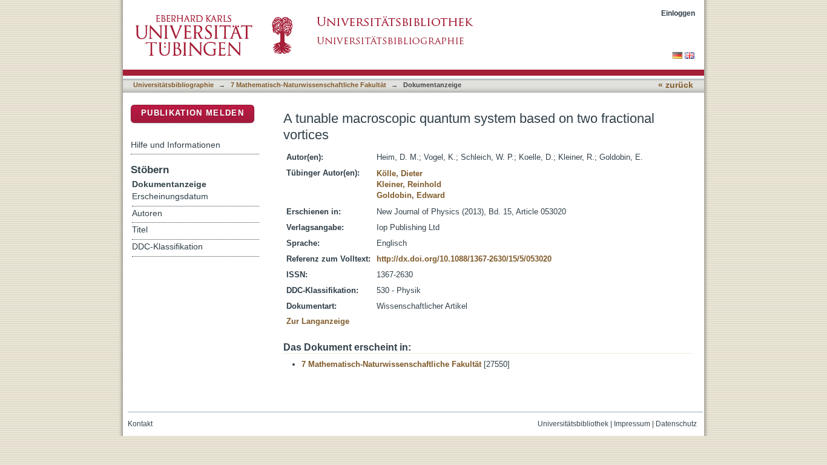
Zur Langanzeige (317, 321)
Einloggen (678, 13)
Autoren (147, 213)
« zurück (675, 85)
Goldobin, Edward (411, 195)
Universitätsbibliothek (573, 424)
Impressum (632, 424)
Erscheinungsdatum (170, 196)
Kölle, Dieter (400, 173)
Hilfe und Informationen (175, 145)
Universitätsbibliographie (173, 84)
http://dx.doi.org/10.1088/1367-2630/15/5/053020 (464, 258)
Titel (140, 229)
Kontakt (140, 424)
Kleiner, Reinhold (409, 184)
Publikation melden (192, 112)
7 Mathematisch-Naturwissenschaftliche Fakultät (308, 84)
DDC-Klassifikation (167, 246)
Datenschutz (676, 424)
